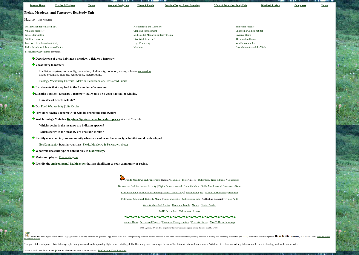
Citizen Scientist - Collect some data (181, 198)
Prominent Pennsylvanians (175, 222)
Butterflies (203, 179)
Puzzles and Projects (150, 222)
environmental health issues (68, 163)
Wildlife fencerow (34, 39)
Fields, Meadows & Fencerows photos (105, 144)
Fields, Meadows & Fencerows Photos (44, 47)
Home (324, 5)
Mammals (175, 179)
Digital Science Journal (170, 186)
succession (144, 71)
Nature (91, 5)
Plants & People (145, 5)
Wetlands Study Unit (118, 5)
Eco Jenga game (68, 157)
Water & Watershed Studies (156, 205)
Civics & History (199, 222)
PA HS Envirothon (168, 211)
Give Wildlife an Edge (145, 39)
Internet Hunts (37, 5)
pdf (236, 198)
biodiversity (96, 150)
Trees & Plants (218, 179)
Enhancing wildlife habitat (249, 30)
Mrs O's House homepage (222, 222)
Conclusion (233, 179)
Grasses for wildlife (34, 34)
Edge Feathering (142, 43)
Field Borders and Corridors (148, 26)
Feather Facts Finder (150, 192)
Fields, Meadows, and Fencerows (142, 179)
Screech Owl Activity (173, 192)
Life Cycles (72, 106)
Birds (185, 179)
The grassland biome (246, 39)
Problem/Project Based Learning (182, 5)
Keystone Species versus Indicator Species (93, 119)
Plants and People (181, 205)
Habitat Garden (208, 205)
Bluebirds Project (270, 5)
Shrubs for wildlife (245, 26)
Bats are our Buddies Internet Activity (137, 186)
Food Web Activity (52, 106)
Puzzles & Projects (65, 5)
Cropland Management (145, 30)
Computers (300, 5)
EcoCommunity (48, 144)
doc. (230, 198)
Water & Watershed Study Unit (230, 5)
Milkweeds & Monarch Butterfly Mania (141, 198)
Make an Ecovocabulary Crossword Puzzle (101, 81)
